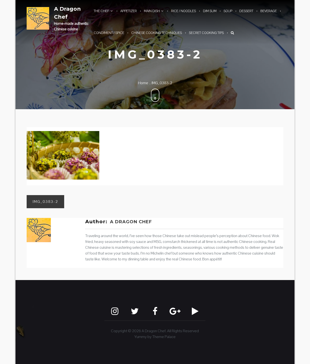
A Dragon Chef (67, 13)
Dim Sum (210, 11)
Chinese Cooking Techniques (156, 33)
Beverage (268, 11)
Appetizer (128, 11)
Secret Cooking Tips (206, 33)
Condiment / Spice (109, 33)
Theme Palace (164, 336)
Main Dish (152, 11)
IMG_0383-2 (45, 201)
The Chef (101, 11)
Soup (228, 11)
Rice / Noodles (183, 11)
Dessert (246, 11)
